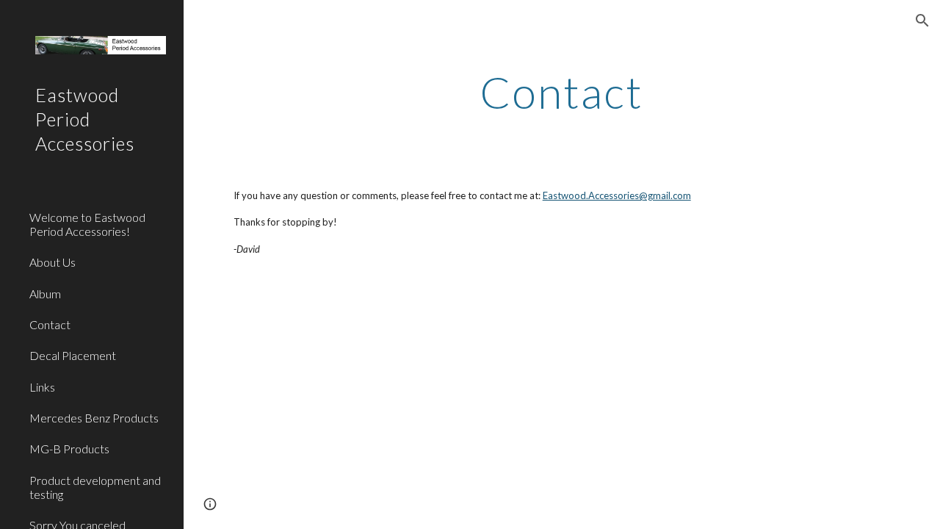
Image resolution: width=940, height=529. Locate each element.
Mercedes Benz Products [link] (94, 418)
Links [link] (42, 387)
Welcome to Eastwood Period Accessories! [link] (87, 224)
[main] (561, 92)
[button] (922, 20)
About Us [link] (52, 262)
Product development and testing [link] (95, 487)
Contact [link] (49, 324)
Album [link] (45, 294)
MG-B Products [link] (69, 449)
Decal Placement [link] (72, 355)
